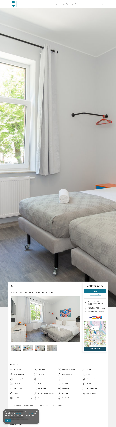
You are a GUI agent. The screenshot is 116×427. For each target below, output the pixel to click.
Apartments (33, 4)
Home (25, 4)
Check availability (95, 295)
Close (8, 420)
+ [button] (86, 323)
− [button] (86, 325)
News (41, 4)
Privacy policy (64, 4)
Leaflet (91, 346)
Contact (48, 4)
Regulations (74, 4)
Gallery (55, 4)
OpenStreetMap (97, 346)
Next (78, 320)
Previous (13, 320)
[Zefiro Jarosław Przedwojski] (15, 4)
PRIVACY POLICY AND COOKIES (24, 413)
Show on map (95, 349)
